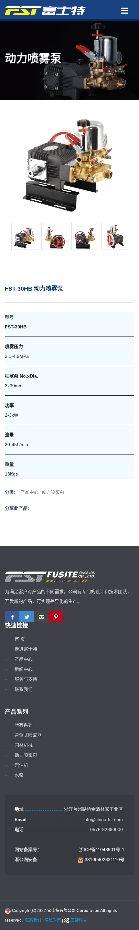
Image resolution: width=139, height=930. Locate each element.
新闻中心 (24, 669)
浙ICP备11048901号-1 (101, 849)
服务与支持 (26, 679)
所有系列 (24, 725)
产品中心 (29, 492)
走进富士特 (26, 649)
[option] (24, 236)
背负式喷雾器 (28, 735)
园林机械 (24, 745)
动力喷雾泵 (53, 492)
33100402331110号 (103, 859)
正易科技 (78, 920)
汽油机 (21, 765)
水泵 (19, 775)
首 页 (20, 639)
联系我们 (24, 689)
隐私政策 (53, 920)
